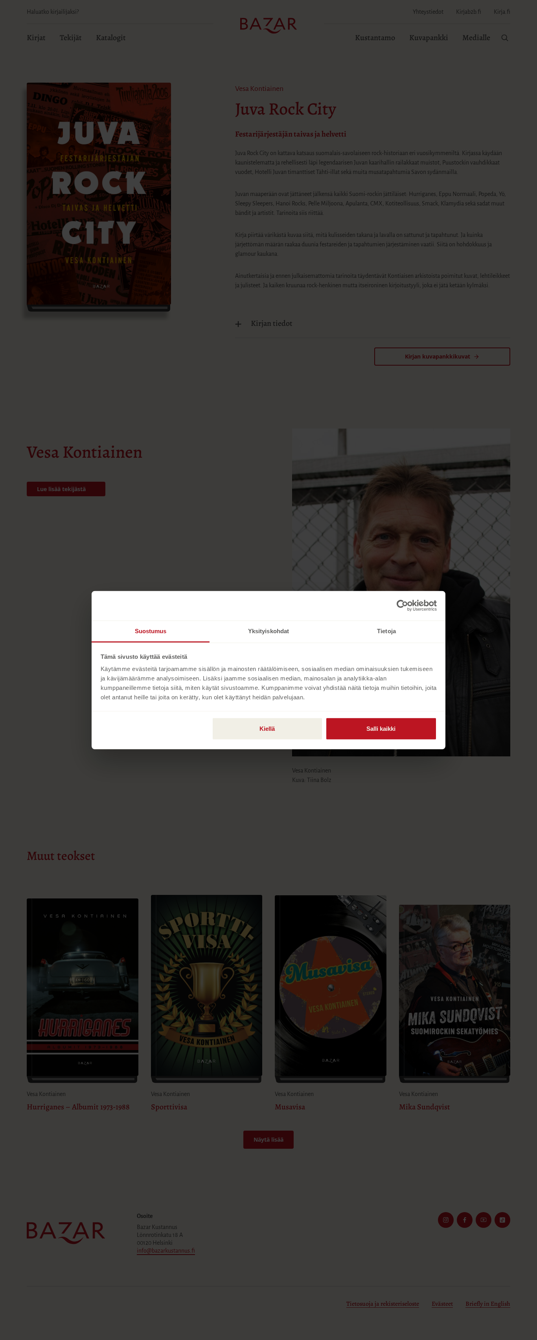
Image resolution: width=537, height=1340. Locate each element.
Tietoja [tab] (386, 630)
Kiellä (267, 728)
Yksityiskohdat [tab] (268, 630)
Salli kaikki (380, 728)
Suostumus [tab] (151, 630)
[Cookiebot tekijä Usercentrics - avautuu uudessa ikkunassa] (402, 606)
